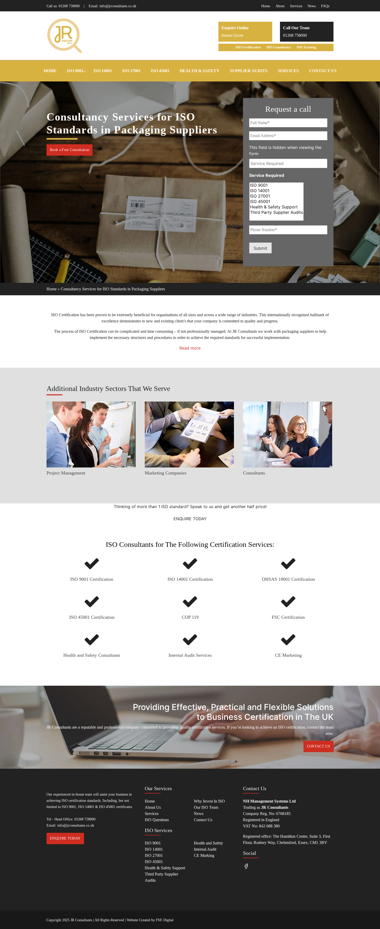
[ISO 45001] (276, 201)
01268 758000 (69, 6)
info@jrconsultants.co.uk (118, 6)
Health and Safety (208, 843)
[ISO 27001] (276, 196)
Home (265, 6)
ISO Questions (157, 820)
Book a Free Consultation (69, 150)
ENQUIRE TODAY (190, 518)
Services (296, 6)
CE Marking (204, 855)
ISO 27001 (154, 855)
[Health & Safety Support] (276, 207)
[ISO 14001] (276, 190)
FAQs (325, 6)
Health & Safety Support (165, 868)
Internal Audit (205, 849)
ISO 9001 (153, 843)
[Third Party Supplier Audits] (276, 212)
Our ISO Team (206, 807)
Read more (190, 348)
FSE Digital (164, 920)
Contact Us (203, 820)
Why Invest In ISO (209, 801)
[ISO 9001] (276, 185)
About (280, 6)
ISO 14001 (154, 849)
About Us (153, 807)
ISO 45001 (154, 861)
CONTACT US (318, 746)
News (312, 6)
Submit (260, 248)
